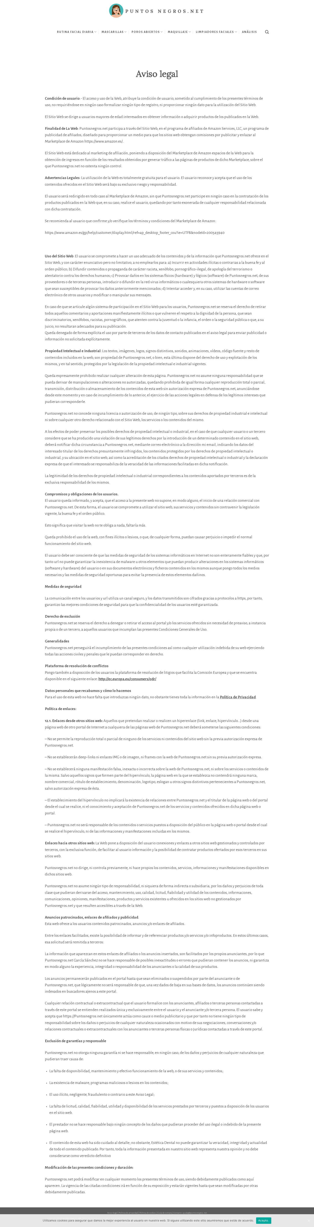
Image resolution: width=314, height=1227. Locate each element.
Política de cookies (147, 1213)
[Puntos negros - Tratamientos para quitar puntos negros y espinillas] (157, 11)
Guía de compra (165, 1213)
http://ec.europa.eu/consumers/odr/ (127, 679)
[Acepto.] (309, 1220)
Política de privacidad (128, 1213)
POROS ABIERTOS (146, 32)
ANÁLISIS (249, 32)
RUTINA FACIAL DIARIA (75, 32)
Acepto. (263, 1220)
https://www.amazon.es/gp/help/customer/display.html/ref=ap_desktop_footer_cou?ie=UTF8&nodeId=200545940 (134, 233)
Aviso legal (112, 1213)
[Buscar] (267, 32)
